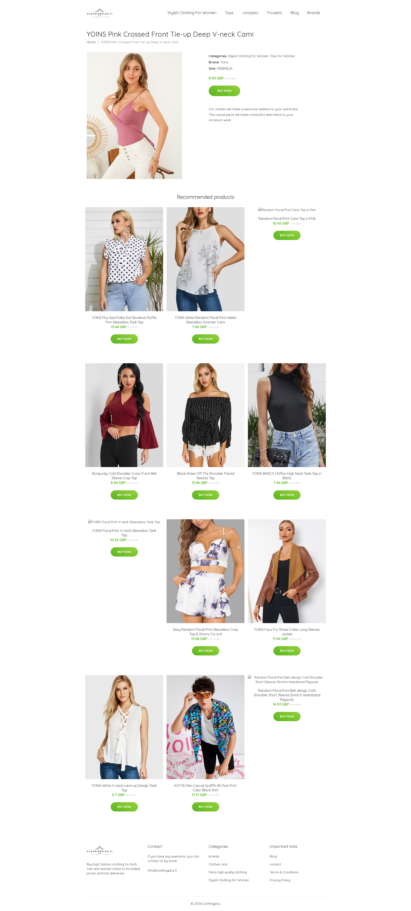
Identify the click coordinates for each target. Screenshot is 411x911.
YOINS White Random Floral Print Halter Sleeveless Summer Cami (206, 320)
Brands (313, 12)
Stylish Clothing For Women (192, 12)
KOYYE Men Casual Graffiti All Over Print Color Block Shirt (205, 787)
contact (275, 864)
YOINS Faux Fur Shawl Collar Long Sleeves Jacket (287, 631)
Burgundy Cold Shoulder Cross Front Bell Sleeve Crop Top (124, 475)
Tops (229, 12)
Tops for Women (282, 56)
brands (214, 856)
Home (91, 42)
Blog (294, 12)
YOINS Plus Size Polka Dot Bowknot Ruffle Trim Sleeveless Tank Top (124, 320)
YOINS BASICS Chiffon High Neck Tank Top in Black (286, 475)
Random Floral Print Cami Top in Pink (287, 218)
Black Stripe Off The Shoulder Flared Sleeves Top (205, 475)
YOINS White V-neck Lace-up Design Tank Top (124, 787)
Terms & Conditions (284, 872)
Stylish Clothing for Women (248, 56)
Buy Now (224, 91)
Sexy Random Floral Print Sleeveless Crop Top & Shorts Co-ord (205, 631)
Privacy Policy (280, 880)
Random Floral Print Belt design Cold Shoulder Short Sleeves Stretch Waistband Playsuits (287, 695)
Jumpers (250, 12)
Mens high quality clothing (228, 872)
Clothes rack (218, 864)
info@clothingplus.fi (162, 870)
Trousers (274, 12)
